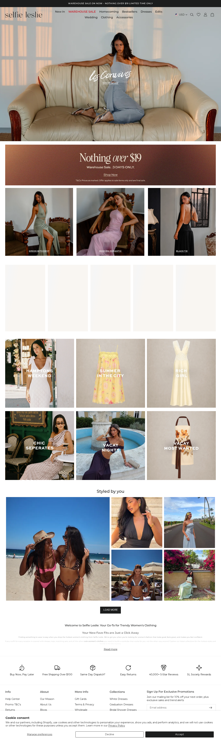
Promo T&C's (13, 704)
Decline (109, 734)
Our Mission (47, 699)
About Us (45, 704)
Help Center (12, 699)
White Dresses (118, 699)
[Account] (205, 14)
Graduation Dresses (121, 704)
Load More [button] (110, 609)
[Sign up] (210, 707)
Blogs (43, 709)
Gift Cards (81, 699)
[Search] (192, 14)
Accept (179, 734)
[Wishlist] (198, 14)
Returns (10, 709)
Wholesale (81, 709)
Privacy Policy (116, 725)
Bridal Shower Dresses (123, 709)
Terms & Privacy (84, 704)
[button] (58, 549)
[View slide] (110, 74)
